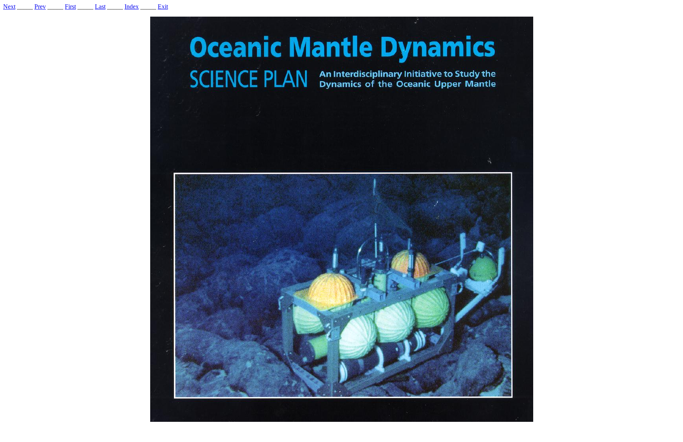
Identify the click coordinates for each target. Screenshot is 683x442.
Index (132, 6)
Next (9, 6)
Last (100, 6)
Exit (163, 6)
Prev (40, 6)
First (70, 6)
